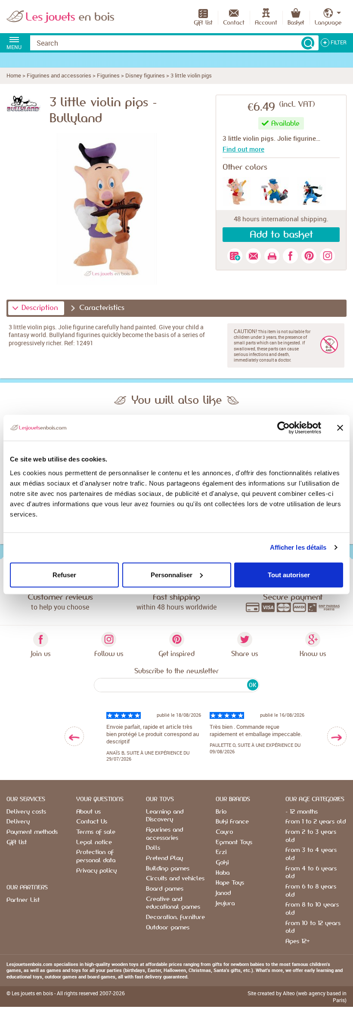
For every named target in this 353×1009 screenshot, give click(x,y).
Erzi (221, 852)
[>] (337, 736)
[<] (74, 736)
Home (13, 75)
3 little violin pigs (191, 75)
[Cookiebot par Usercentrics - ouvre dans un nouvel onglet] (283, 427)
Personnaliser (171, 574)
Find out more (243, 149)
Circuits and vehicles (175, 879)
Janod (223, 893)
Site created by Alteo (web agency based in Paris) (297, 996)
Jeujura (225, 904)
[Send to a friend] (253, 255)
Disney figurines (145, 75)
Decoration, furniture (175, 917)
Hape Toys (230, 883)
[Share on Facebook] (290, 255)
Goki (222, 863)
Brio (221, 812)
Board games (164, 889)
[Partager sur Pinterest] (308, 255)
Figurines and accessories (59, 75)
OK (252, 685)
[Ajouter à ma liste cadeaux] (234, 255)
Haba (222, 873)
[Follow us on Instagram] (327, 255)
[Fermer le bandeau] (340, 428)
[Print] (271, 255)
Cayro (224, 832)
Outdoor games (167, 928)
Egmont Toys (234, 842)
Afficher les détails (298, 547)
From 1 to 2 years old (315, 822)
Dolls (153, 848)
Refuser (64, 574)
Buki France (232, 822)
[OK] (307, 43)
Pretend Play (164, 858)
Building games (167, 869)
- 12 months (301, 812)
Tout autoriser (289, 574)
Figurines (108, 75)
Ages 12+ (297, 941)
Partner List (23, 900)
